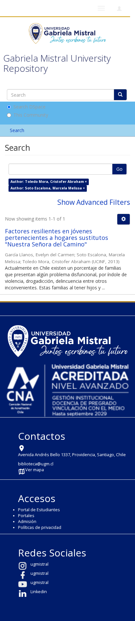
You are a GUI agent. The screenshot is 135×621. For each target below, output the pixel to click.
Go (119, 169)
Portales (26, 515)
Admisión (27, 521)
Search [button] (18, 130)
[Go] (120, 94)
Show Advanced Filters (93, 202)
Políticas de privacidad (39, 527)
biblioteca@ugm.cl (35, 464)
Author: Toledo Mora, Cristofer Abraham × (48, 181)
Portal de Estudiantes (39, 510)
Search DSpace (29, 107)
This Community (30, 115)
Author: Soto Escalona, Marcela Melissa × (47, 188)
